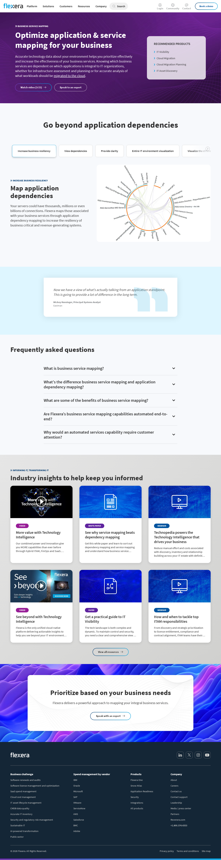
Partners (175, 814)
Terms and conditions (188, 851)
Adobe (76, 831)
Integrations (137, 802)
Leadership (176, 802)
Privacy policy (167, 851)
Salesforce (78, 819)
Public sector (17, 836)
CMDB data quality (19, 808)
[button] (34, 150)
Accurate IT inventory (21, 814)
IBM (75, 780)
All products (137, 808)
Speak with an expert (108, 716)
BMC (75, 825)
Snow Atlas (136, 785)
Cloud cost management (23, 797)
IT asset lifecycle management (25, 802)
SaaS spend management (23, 791)
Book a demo (206, 6)
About (174, 780)
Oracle (76, 785)
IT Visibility (163, 52)
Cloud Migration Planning (171, 64)
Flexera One (137, 780)
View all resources (108, 652)
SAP (75, 797)
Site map (206, 851)
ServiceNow (79, 808)
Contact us (176, 791)
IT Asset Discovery (167, 70)
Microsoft (78, 791)
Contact (186, 8)
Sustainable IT (17, 825)
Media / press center (181, 808)
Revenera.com (178, 819)
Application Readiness (142, 791)
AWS (75, 814)
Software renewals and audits (25, 780)
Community (172, 8)
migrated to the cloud (69, 75)
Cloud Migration (166, 58)
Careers (174, 785)
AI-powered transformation (24, 831)
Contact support (179, 797)
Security (135, 797)
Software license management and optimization (34, 785)
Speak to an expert (70, 87)
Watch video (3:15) (31, 87)
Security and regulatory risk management (31, 819)
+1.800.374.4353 (179, 825)
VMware (77, 802)
